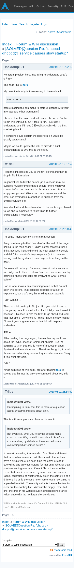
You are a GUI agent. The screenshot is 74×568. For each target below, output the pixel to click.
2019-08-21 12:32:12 (60, 66)
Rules (14, 24)
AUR (64, 6)
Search (23, 24)
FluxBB (67, 555)
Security (53, 6)
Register (34, 24)
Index (5, 24)
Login (44, 24)
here (25, 84)
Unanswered (64, 31)
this (58, 369)
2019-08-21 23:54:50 (60, 391)
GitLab (41, 6)
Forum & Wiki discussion (37, 44)
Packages (20, 6)
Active (51, 31)
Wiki (32, 6)
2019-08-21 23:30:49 (60, 229)
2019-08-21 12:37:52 (60, 164)
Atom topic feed (63, 550)
